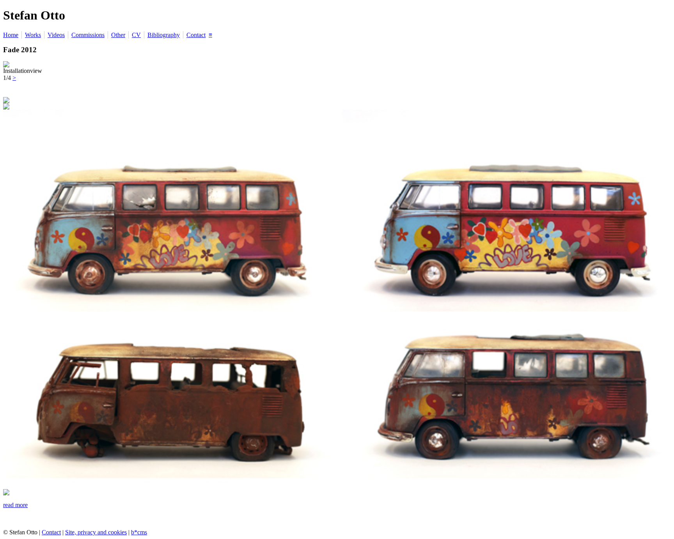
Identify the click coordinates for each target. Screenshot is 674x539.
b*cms (139, 532)
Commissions (88, 35)
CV (136, 35)
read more (15, 505)
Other (118, 35)
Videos (56, 35)
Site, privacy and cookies (96, 532)
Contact (196, 35)
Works (33, 35)
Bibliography (163, 35)
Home (10, 35)
